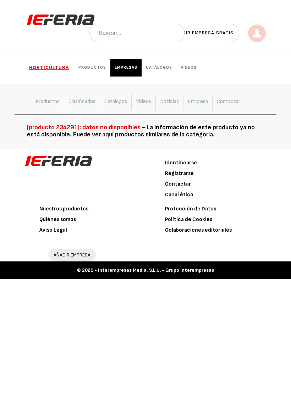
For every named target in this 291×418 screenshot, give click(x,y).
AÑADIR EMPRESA (72, 255)
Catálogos (159, 67)
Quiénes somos (57, 219)
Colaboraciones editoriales (198, 230)
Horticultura (49, 67)
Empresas (126, 67)
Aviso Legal (53, 230)
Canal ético (179, 194)
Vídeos (189, 67)
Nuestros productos (63, 208)
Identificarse (181, 162)
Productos (92, 67)
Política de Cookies (188, 219)
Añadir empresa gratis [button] (203, 33)
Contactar (178, 184)
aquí (108, 134)
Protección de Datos (190, 208)
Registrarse (179, 173)
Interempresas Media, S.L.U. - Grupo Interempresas (156, 270)
